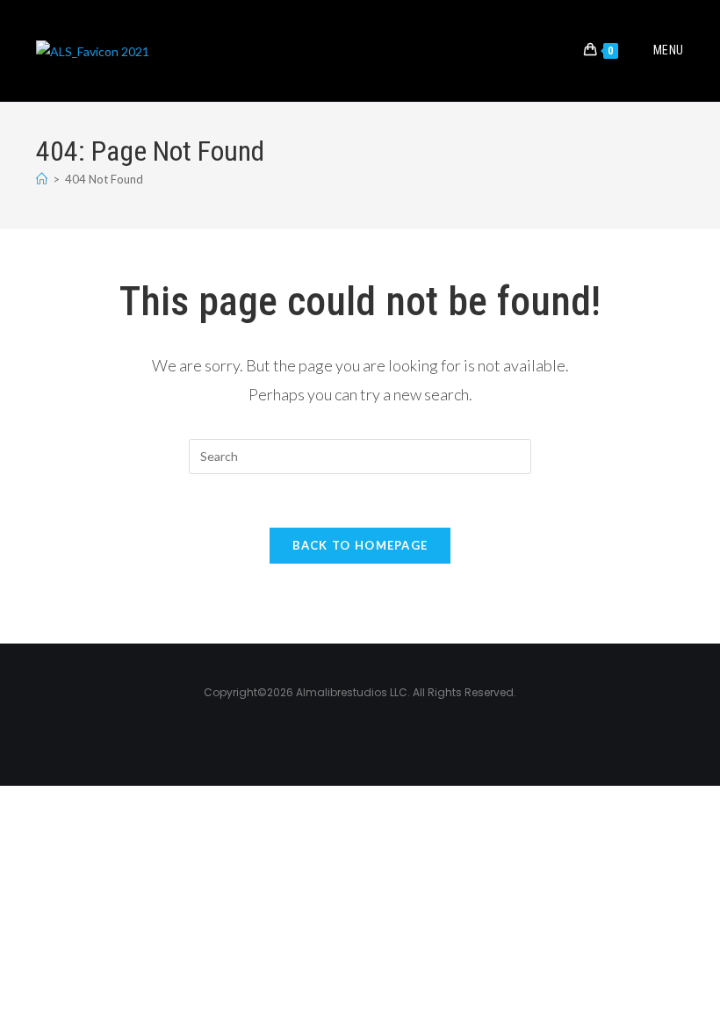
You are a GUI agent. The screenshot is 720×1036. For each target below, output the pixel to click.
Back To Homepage (360, 545)
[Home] (41, 179)
